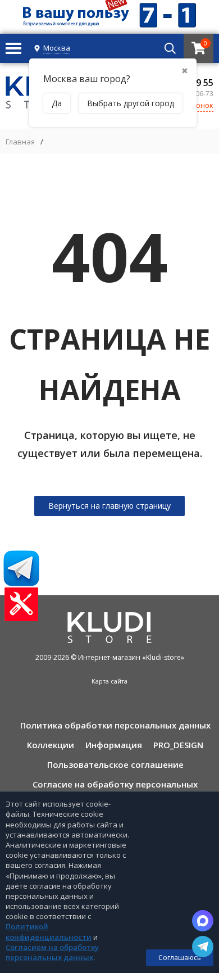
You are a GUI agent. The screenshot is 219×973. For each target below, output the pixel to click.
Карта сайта (109, 681)
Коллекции (50, 744)
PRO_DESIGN (178, 744)
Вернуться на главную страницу (109, 505)
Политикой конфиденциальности (49, 931)
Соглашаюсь (179, 957)
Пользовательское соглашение (115, 764)
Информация (113, 744)
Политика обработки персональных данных (115, 725)
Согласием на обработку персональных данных (52, 952)
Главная (20, 142)
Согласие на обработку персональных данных (115, 788)
